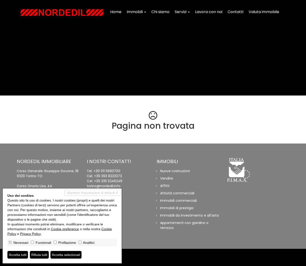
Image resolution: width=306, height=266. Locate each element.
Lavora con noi (208, 12)
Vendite (166, 178)
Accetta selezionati (66, 255)
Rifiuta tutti (39, 255)
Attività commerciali (177, 193)
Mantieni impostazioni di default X (92, 193)
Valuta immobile (264, 12)
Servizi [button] (181, 12)
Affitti (164, 185)
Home (115, 12)
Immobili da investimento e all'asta (189, 215)
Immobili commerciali (178, 200)
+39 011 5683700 (106, 171)
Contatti (235, 12)
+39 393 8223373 (108, 176)
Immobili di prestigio (177, 208)
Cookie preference (65, 229)
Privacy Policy (30, 234)
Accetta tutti (18, 255)
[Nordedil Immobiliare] (62, 12)
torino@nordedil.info (103, 186)
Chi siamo (160, 12)
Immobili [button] (135, 12)
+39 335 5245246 (108, 181)
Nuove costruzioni (175, 171)
